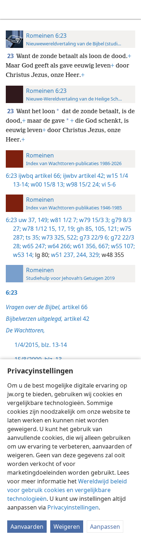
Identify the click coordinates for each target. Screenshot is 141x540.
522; (71, 237)
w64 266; (59, 246)
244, (81, 255)
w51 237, (62, 255)
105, (99, 229)
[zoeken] (132, 9)
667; (103, 246)
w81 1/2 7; (63, 220)
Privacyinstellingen (73, 507)
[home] (10, 9)
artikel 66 (46, 307)
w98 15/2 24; (82, 184)
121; (112, 229)
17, (61, 229)
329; (93, 255)
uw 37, (27, 220)
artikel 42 (47, 319)
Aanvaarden (26, 527)
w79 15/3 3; (94, 220)
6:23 (11, 176)
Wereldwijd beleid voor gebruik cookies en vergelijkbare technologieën (67, 490)
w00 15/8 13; (47, 184)
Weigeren (67, 527)
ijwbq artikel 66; (39, 176)
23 (11, 56)
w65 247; (33, 246)
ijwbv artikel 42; (83, 176)
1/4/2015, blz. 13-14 (40, 345)
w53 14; (23, 255)
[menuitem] (10, 9)
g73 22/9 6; (93, 237)
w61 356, (84, 246)
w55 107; (122, 246)
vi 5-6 (108, 184)
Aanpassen (105, 527)
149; (42, 220)
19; (70, 229)
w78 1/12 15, (38, 229)
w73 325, (52, 237)
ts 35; (32, 237)
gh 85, (84, 229)
